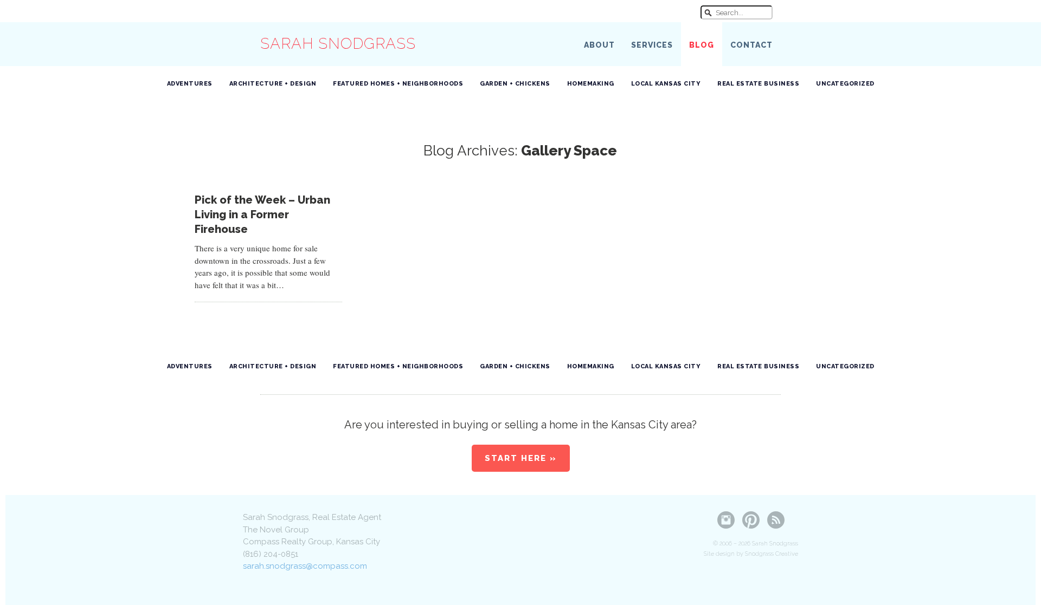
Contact (751, 45)
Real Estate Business (758, 83)
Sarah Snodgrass (338, 44)
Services (652, 45)
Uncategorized (845, 83)
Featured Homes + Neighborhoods (398, 83)
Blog (701, 45)
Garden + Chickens (515, 83)
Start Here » (521, 458)
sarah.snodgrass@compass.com (305, 566)
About (599, 45)
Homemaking (590, 83)
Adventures (190, 83)
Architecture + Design (273, 83)
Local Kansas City (666, 83)
